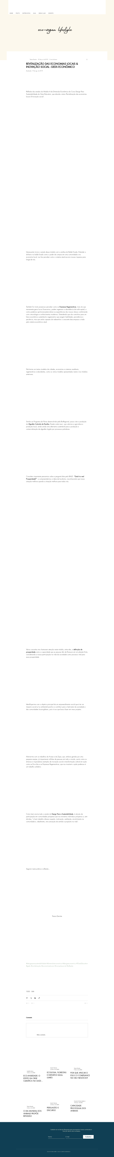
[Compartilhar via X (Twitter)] (31, 998)
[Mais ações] (87, 59)
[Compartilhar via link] (39, 998)
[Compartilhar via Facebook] (27, 998)
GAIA (32, 991)
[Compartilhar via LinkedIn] (35, 998)
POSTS (28, 991)
